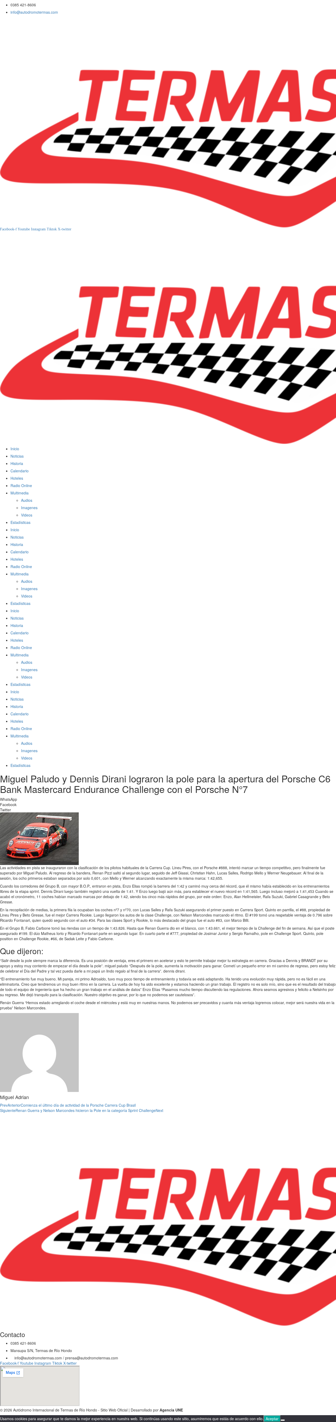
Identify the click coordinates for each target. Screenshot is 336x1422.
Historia (16, 463)
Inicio (14, 448)
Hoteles (16, 478)
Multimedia (19, 492)
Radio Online (21, 485)
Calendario (19, 470)
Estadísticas (20, 522)
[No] (283, 1420)
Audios (26, 500)
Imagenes (29, 507)
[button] (168, 799)
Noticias (17, 456)
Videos (26, 515)
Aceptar (272, 1418)
